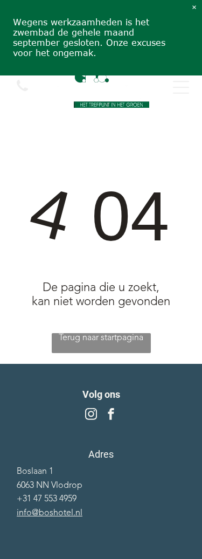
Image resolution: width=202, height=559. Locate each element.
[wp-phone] (22, 92)
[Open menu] (181, 87)
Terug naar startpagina (101, 338)
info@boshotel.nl (49, 513)
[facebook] (111, 415)
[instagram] (91, 415)
